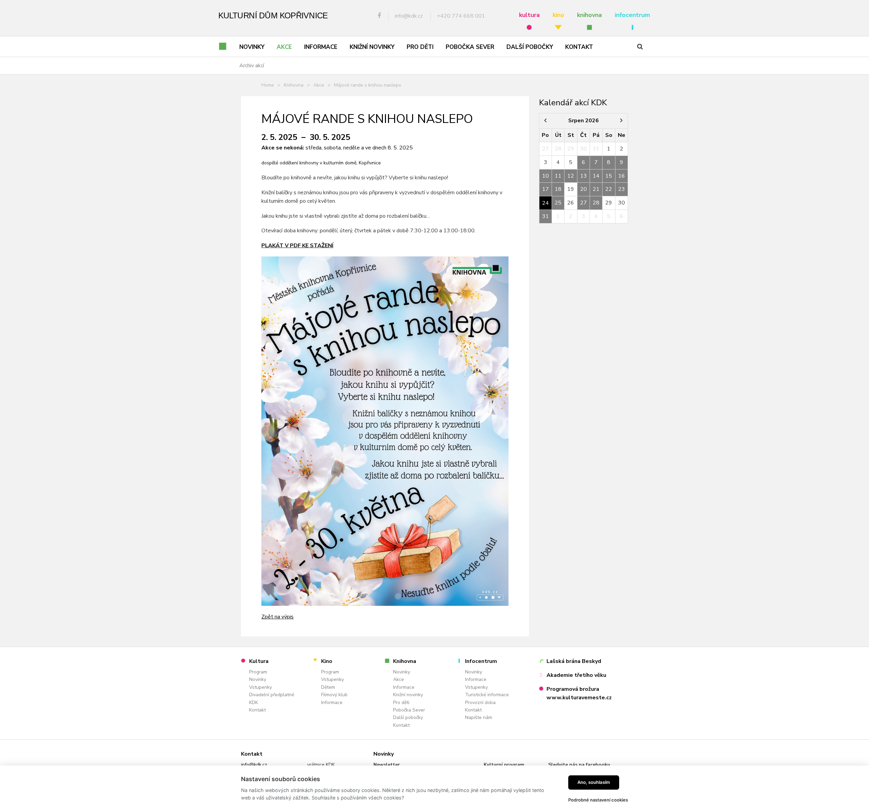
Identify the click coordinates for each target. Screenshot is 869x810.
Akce (318, 85)
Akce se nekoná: (282, 147)
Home (267, 85)
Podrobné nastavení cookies (598, 800)
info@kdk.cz (254, 764)
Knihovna (293, 85)
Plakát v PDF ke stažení (297, 245)
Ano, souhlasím (593, 782)
